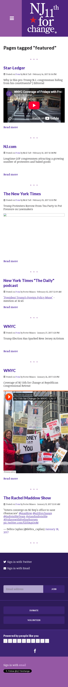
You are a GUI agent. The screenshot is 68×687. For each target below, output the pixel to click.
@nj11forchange (42, 513)
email (22, 665)
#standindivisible (37, 516)
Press (18, 74)
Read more (10, 127)
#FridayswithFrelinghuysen (20, 519)
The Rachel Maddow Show (27, 497)
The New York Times (22, 193)
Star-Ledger (14, 67)
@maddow (25, 513)
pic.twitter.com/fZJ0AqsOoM (20, 522)
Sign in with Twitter (19, 562)
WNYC (9, 326)
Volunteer (34, 620)
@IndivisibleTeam (14, 516)
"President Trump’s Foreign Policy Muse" (28, 297)
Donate (34, 610)
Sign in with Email (18, 568)
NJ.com (9, 146)
